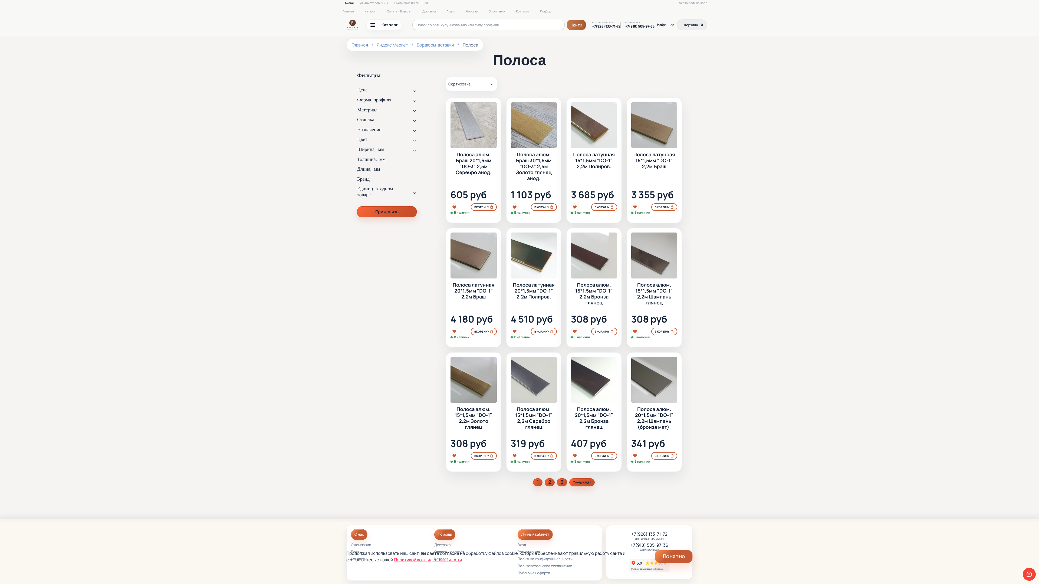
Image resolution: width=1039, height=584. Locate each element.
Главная (348, 11)
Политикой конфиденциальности (428, 560)
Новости (472, 11)
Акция (450, 11)
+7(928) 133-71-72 (606, 26)
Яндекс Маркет (392, 45)
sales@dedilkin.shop (693, 3)
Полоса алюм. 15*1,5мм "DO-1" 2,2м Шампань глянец (654, 294)
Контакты (522, 11)
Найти (576, 25)
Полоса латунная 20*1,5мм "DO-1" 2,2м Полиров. (534, 291)
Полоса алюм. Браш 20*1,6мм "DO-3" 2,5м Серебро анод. (473, 164)
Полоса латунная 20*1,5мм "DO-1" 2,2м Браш (473, 291)
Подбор (545, 11)
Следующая (582, 482)
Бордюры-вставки (435, 45)
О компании (497, 11)
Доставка (429, 11)
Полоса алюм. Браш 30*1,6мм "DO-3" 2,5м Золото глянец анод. (534, 167)
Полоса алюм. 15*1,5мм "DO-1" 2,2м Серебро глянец (534, 418)
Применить (387, 212)
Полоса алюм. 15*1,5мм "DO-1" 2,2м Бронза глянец (594, 294)
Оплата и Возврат (399, 11)
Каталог (370, 11)
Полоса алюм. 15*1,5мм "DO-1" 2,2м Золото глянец (473, 418)
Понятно (674, 556)
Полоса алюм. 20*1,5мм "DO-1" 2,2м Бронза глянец (594, 418)
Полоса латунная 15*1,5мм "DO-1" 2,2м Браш (654, 161)
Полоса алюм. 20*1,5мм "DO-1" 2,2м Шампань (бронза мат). (654, 418)
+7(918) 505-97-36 (640, 26)
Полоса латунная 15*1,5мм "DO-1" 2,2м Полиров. (594, 161)
